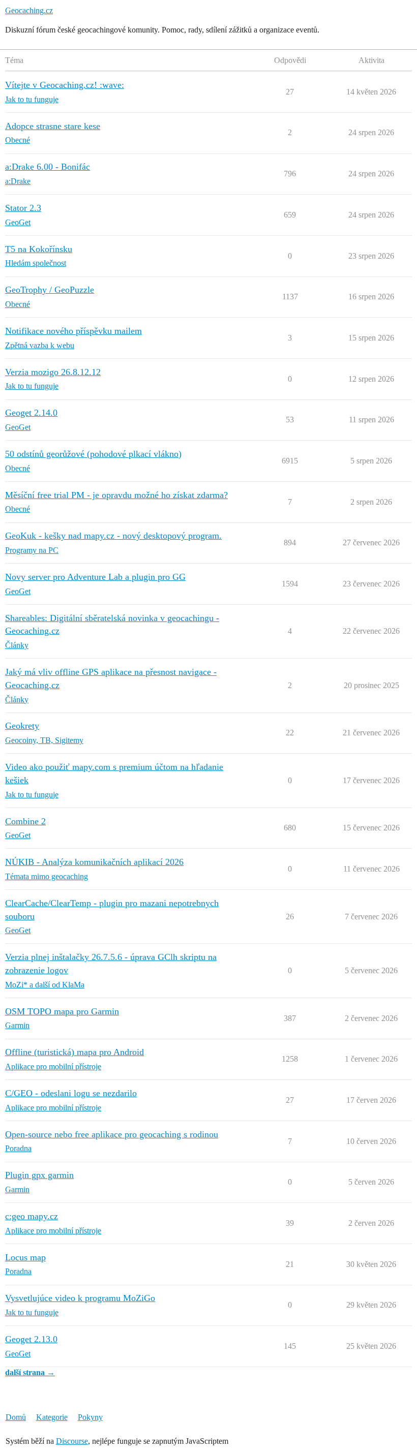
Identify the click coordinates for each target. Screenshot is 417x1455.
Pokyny (90, 1417)
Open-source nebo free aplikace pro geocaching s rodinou (111, 1134)
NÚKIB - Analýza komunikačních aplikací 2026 (94, 862)
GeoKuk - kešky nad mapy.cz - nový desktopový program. (113, 536)
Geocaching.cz (29, 10)
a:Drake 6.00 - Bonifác (47, 167)
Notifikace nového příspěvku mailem (73, 331)
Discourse (72, 1441)
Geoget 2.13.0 (31, 1339)
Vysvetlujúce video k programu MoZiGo (80, 1298)
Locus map (25, 1257)
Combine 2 (25, 821)
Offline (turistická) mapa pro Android (74, 1052)
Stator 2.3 (23, 208)
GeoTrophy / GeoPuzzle (49, 290)
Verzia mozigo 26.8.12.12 (53, 372)
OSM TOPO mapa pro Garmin (62, 1011)
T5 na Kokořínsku (38, 249)
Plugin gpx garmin (39, 1175)
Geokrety (22, 726)
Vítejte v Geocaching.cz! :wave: (64, 85)
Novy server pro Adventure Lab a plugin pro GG (95, 577)
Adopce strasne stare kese (52, 126)
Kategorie (52, 1417)
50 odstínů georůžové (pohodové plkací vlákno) (93, 454)
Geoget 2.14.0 (31, 413)
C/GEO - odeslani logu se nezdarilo (71, 1093)
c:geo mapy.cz (31, 1216)
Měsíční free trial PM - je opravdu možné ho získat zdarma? (116, 495)
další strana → (30, 1372)
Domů (16, 1417)
